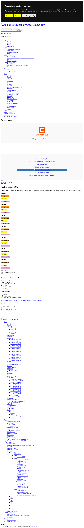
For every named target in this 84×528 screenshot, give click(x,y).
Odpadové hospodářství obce (14, 87)
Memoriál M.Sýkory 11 (23, 470)
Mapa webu (17, 300)
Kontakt (9, 43)
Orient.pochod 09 (21, 490)
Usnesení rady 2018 (15, 350)
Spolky (9, 109)
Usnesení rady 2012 (15, 358)
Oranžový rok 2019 (15, 385)
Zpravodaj (10, 96)
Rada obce (10, 82)
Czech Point (10, 435)
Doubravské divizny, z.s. (16, 416)
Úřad (5, 47)
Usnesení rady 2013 (15, 357)
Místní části (10, 44)
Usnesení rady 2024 (15, 341)
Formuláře (10, 66)
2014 (11, 501)
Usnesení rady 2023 (15, 342)
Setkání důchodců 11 (22, 476)
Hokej (12, 418)
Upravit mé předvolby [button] (29, 16)
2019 (11, 508)
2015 (11, 502)
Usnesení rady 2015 (15, 354)
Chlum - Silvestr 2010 (22, 487)
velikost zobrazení (5, 29)
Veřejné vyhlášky (11, 438)
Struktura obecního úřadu (13, 49)
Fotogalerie (10, 451)
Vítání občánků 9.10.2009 (24, 493)
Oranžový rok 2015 (15, 391)
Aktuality (9, 59)
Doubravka (13, 330)
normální (15, 29)
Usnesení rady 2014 (15, 355)
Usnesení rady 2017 (15, 351)
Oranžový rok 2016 (15, 389)
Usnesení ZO (10, 81)
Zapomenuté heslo (15, 402)
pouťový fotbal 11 (21, 473)
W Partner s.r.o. (33, 526)
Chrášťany (13, 328)
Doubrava (13, 332)
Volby (8, 53)
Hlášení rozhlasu (11, 56)
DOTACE (10, 91)
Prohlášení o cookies (36, 300)
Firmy (12, 408)
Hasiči (12, 411)
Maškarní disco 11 (21, 462)
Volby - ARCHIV (15, 430)
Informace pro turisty (12, 449)
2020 (11, 509)
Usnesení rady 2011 (15, 360)
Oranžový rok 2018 (15, 386)
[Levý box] (42, 158)
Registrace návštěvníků (13, 103)
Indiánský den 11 (21, 471)
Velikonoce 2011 (21, 465)
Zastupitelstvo (10, 46)
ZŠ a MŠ (9, 104)
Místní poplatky (11, 432)
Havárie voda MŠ (21, 477)
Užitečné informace (12, 99)
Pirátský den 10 (21, 483)
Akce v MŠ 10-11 (21, 480)
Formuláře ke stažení (12, 52)
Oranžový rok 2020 (15, 383)
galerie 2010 (17, 482)
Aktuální (12, 424)
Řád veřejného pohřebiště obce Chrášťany (18, 65)
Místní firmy (10, 107)
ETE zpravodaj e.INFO (16, 380)
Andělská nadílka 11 (22, 461)
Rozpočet (9, 84)
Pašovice (12, 333)
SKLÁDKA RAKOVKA (10, 68)
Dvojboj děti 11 (21, 474)
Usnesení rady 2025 (15, 339)
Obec (5, 40)
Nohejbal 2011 (21, 468)
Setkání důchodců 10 (22, 486)
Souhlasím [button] (9, 16)
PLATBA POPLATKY (10, 71)
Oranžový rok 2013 (15, 394)
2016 (11, 504)
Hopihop (12, 413)
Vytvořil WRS (4, 526)
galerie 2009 (17, 489)
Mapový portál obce (12, 94)
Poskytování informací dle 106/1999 (16, 440)
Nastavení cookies (26, 300)
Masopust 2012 (21, 457)
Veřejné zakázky (11, 90)
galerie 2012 (17, 455)
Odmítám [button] (17, 16)
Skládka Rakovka (11, 69)
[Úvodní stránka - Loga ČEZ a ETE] (42, 136)
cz (1, 182)
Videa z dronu (17, 454)
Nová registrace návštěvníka (17, 401)
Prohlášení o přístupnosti (7, 300)
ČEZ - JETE (10, 100)
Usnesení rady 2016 (15, 352)
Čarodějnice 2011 (21, 467)
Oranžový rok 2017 (15, 388)
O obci (9, 42)
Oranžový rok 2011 (15, 396)
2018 (11, 506)
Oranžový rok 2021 (15, 382)
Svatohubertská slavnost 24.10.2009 (26, 495)
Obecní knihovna (11, 106)
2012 (11, 498)
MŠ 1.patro (20, 479)
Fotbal (12, 417)
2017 (11, 505)
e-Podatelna (10, 436)
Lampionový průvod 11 (23, 460)
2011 (11, 496)
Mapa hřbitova (11, 64)
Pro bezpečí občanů (12, 511)
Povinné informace (12, 433)
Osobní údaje (10, 102)
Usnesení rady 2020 (15, 347)
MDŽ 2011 (20, 464)
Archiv (12, 426)
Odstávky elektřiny (12, 61)
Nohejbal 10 (20, 484)
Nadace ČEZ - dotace (16, 379)
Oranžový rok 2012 (15, 395)
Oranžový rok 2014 (15, 392)
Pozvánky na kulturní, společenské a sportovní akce (20, 58)
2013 (11, 499)
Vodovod (9, 88)
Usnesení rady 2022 (15, 344)
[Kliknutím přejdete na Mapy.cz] (9, 319)
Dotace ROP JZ (14, 93)
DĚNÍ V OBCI (8, 55)
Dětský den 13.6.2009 (23, 492)
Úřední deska (10, 50)
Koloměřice (13, 329)
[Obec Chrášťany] (14, 24)
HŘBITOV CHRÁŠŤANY (11, 62)
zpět (2, 180)
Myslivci (12, 414)
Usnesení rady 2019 (15, 348)
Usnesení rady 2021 (15, 345)
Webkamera (10, 97)
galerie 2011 (17, 458)
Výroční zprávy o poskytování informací (17, 439)
